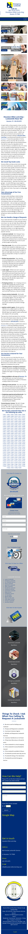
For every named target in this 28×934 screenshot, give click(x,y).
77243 (23, 452)
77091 (4, 440)
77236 (23, 450)
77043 (4, 426)
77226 (12, 449)
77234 (15, 450)
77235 (19, 450)
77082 (15, 437)
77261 (23, 457)
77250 (4, 456)
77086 (8, 438)
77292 (15, 466)
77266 (15, 459)
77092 (8, 440)
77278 (15, 462)
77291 (12, 466)
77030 (23, 421)
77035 (19, 423)
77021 (12, 420)
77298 (16, 467)
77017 (19, 418)
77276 (8, 462)
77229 (23, 449)
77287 (19, 464)
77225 (8, 449)
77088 (15, 438)
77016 (15, 418)
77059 (19, 430)
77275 (4, 462)
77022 (15, 420)
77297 (12, 467)
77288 (23, 464)
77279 (19, 462)
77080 (8, 437)
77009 (12, 416)
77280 (23, 462)
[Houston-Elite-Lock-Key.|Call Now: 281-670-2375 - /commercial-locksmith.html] (14, 106)
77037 (4, 425)
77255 (23, 456)
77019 (4, 420)
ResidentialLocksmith (14, 662)
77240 (12, 452)
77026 (8, 421)
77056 (8, 430)
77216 (19, 445)
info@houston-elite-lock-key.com (12, 867)
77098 (8, 442)
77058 (15, 430)
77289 (4, 466)
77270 (8, 461)
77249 (23, 454)
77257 (8, 457)
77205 (8, 444)
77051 (12, 428)
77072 (23, 433)
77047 (19, 426)
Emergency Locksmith (14, 681)
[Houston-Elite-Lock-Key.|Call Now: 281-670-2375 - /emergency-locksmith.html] (14, 96)
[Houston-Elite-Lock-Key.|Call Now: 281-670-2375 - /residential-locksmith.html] (14, 87)
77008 (8, 416)
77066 (23, 432)
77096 (23, 440)
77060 (23, 430)
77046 (15, 426)
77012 (23, 416)
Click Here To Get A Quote (14, 607)
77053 (19, 428)
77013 (4, 418)
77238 (8, 452)
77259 (15, 457)
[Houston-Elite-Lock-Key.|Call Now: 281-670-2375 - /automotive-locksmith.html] (14, 29)
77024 (23, 420)
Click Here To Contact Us (14, 473)
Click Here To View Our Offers (14, 563)
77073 (4, 435)
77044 (8, 426)
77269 (4, 461)
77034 (15, 423)
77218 (4, 447)
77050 (8, 428)
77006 (23, 414)
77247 (15, 454)
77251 (8, 456)
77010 (15, 416)
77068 (8, 433)
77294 (23, 466)
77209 (23, 444)
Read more (4, 31)
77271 (12, 461)
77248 (19, 454)
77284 (8, 464)
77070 (15, 433)
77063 (12, 432)
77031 (4, 423)
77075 (12, 435)
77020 (8, 420)
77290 (8, 466)
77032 (8, 423)
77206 (12, 444)
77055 (4, 430)
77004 (15, 414)
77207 (15, 444)
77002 (8, 414)
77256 (4, 457)
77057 (12, 430)
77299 (19, 467)
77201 (15, 442)
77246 (12, 454)
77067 (4, 433)
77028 (15, 421)
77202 (19, 442)
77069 (12, 433)
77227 (15, 449)
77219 (8, 447)
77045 (12, 426)
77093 (12, 440)
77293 (19, 466)
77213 (12, 445)
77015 (12, 418)
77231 (8, 450)
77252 (12, 456)
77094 (15, 440)
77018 (23, 418)
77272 (15, 461)
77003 (12, 414)
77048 (23, 426)
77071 (19, 433)
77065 (19, 432)
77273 (19, 461)
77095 (19, 440)
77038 (8, 425)
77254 (19, 456)
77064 (15, 432)
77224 (4, 449)
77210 (4, 445)
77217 (23, 445)
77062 (8, 432)
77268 (23, 459)
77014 (8, 418)
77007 (4, 416)
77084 (23, 437)
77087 (12, 438)
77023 (19, 420)
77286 (15, 464)
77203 (23, 442)
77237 (4, 452)
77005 (19, 414)
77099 (12, 442)
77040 (15, 425)
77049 (4, 428)
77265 (12, 459)
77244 (4, 454)
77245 (8, 454)
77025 (4, 421)
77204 (4, 444)
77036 (23, 423)
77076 (15, 435)
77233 (12, 450)
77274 (23, 461)
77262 (4, 459)
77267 (19, 459)
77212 (8, 445)
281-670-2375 (14, 10)
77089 (19, 438)
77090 (23, 438)
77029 (19, 421)
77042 (23, 425)
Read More (14, 645)
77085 (4, 438)
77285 (12, 464)
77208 (19, 444)
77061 (4, 432)
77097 (4, 442)
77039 (12, 425)
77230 (4, 450)
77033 (12, 423)
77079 (4, 437)
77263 (8, 459)
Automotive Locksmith (14, 642)
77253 (15, 456)
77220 (12, 447)
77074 (8, 435)
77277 (12, 462)
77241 (15, 452)
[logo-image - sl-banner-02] (14, 67)
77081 (12, 437)
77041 (19, 425)
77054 (23, 428)
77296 (8, 467)
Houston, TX (9, 121)
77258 (12, 457)
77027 (12, 421)
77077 (19, 435)
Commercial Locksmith (14, 700)
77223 (23, 447)
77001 (4, 414)
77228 (19, 449)
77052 (15, 428)
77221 (15, 447)
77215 (15, 445)
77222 (19, 447)
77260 (19, 457)
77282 (4, 464)
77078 (23, 435)
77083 (19, 437)
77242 (19, 452)
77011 (19, 416)
